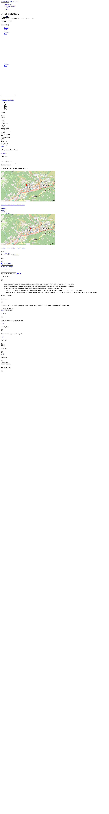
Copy (19, 273)
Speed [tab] (5, 29)
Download (8, 295)
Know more (16, 255)
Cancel (3, 295)
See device (3, 153)
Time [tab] (5, 34)
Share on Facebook (7, 265)
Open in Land (8, 310)
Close (2, 345)
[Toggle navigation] (5, 2)
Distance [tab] (6, 32)
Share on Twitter (6, 263)
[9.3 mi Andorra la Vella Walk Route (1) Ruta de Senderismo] (28, 244)
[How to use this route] (1, 23)
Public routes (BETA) (10, 6)
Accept (8, 364)
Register (6, 9)
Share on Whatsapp (7, 266)
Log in (6, 7)
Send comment (6, 165)
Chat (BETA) (7, 4)
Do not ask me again (8, 308)
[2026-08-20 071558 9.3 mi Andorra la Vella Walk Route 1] (28, 201)
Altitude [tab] (6, 28)
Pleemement (7, 213)
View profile (10, 100)
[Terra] (3, 146)
